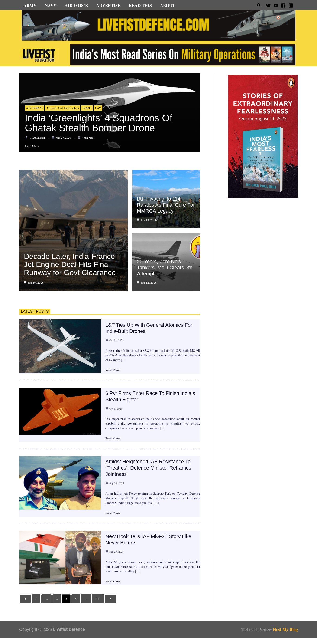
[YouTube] (276, 5)
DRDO (86, 108)
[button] (259, 5)
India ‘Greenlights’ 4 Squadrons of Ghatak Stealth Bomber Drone (98, 122)
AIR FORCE (34, 108)
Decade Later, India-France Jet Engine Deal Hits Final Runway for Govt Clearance (70, 264)
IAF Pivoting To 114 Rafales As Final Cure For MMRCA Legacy (166, 205)
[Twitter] (268, 5)
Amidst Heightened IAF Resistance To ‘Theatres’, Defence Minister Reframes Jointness (148, 468)
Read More (112, 370)
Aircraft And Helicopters (62, 108)
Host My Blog (285, 629)
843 (98, 598)
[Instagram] (290, 5)
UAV (98, 108)
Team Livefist (37, 137)
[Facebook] (283, 5)
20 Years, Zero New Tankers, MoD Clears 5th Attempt (164, 267)
